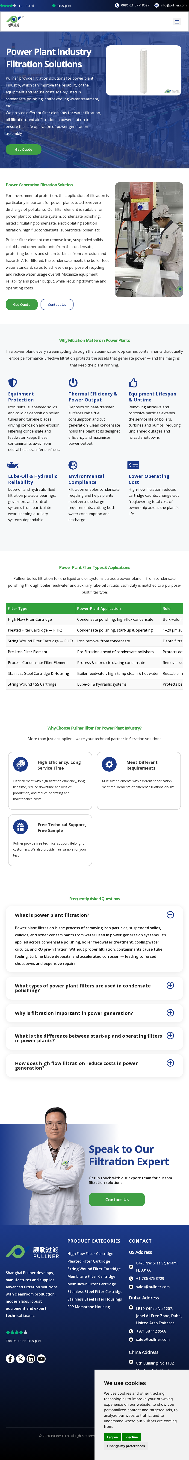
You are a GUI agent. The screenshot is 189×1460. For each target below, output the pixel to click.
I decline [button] (131, 1437)
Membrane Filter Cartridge (91, 1276)
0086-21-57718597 (135, 5)
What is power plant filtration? (52, 915)
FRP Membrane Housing (89, 1306)
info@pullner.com (174, 5)
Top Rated (26, 5)
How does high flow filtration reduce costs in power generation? (76, 1065)
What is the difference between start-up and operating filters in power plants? (88, 1038)
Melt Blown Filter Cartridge (92, 1284)
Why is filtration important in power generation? (74, 1013)
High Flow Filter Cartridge (90, 1253)
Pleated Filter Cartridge (89, 1261)
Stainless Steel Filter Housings (95, 1299)
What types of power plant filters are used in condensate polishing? (83, 988)
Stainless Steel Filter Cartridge (95, 1291)
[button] (177, 21)
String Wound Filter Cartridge (94, 1268)
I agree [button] (112, 1437)
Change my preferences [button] (126, 1446)
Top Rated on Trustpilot (23, 1341)
